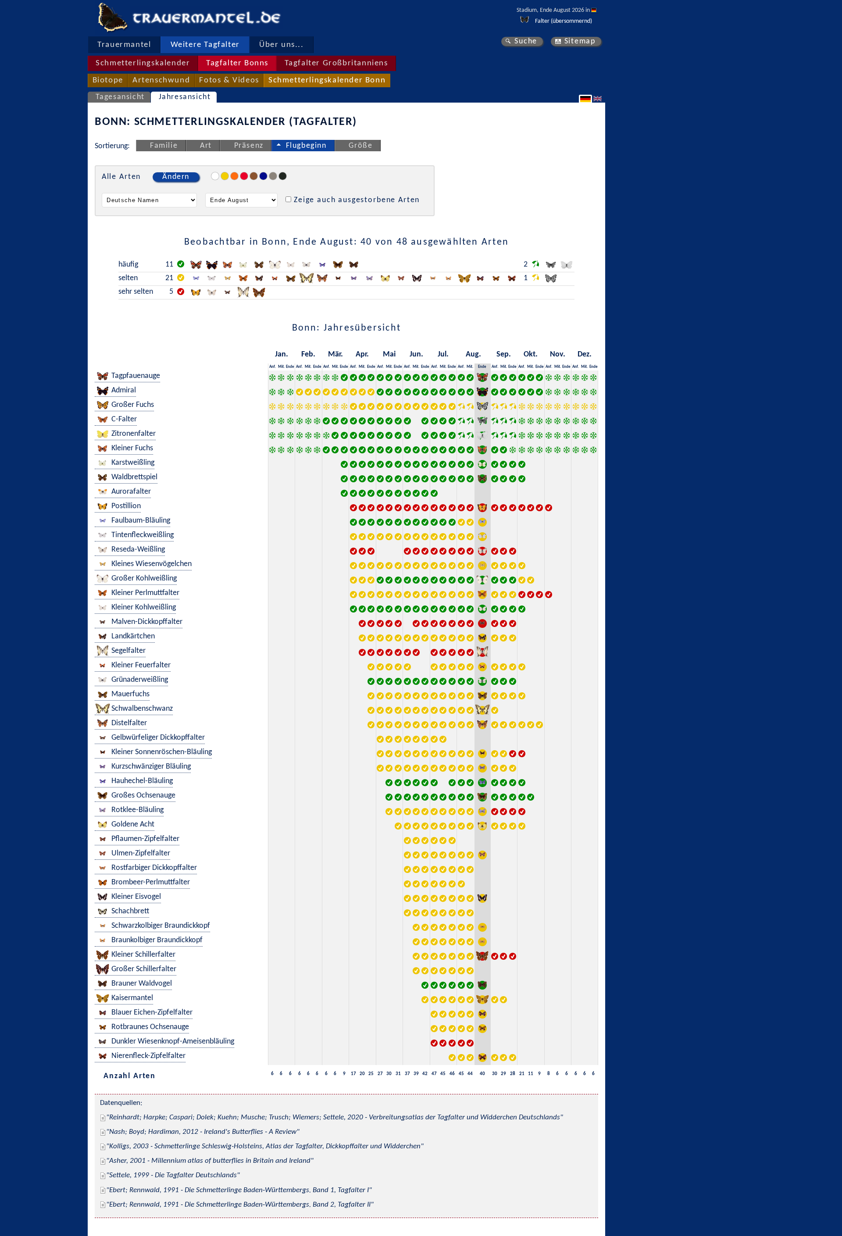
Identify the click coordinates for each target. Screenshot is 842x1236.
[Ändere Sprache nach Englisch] (598, 99)
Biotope (108, 80)
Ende (290, 367)
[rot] (244, 176)
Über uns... (281, 45)
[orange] (234, 176)
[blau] (263, 176)
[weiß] (215, 176)
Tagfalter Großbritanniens (336, 63)
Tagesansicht (120, 97)
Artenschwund (161, 80)
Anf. (272, 367)
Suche (525, 41)
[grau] (273, 176)
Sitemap (580, 41)
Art (206, 146)
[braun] (254, 176)
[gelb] (225, 176)
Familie (164, 146)
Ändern (175, 177)
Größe (360, 146)
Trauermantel (124, 45)
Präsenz (249, 146)
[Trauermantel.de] (112, 17)
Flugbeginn (306, 146)
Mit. (281, 367)
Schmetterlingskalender (143, 63)
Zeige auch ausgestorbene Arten (357, 200)
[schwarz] (282, 176)
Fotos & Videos (229, 80)
